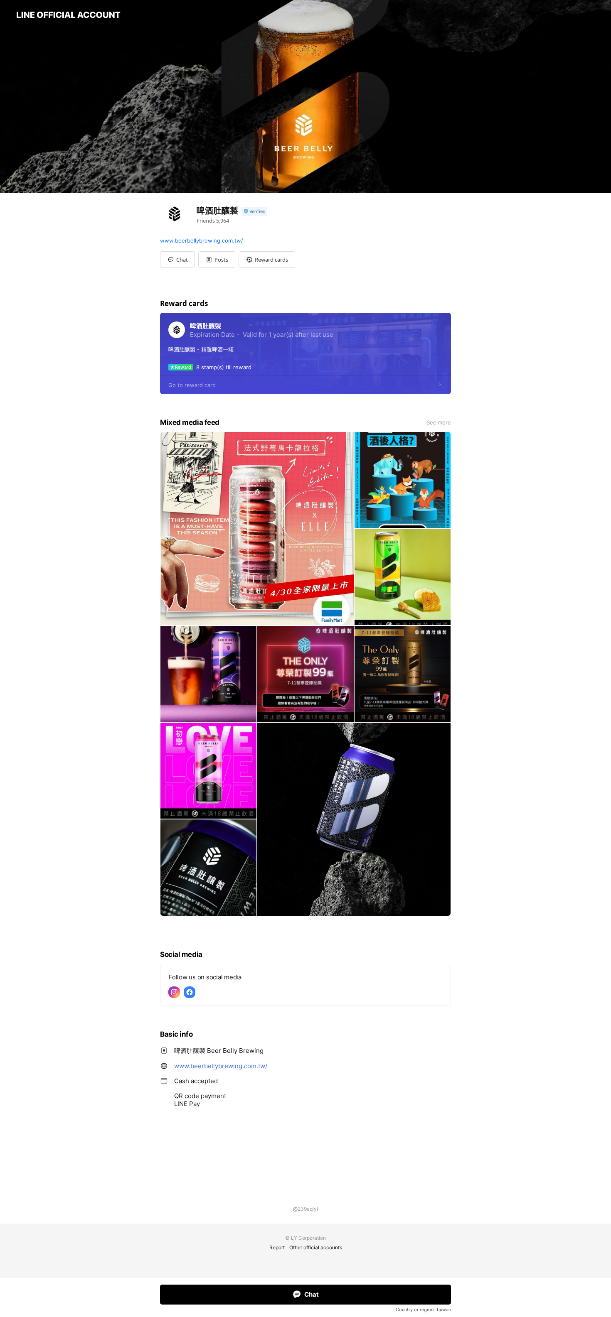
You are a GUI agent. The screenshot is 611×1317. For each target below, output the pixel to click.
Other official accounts (315, 1247)
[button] (216, 259)
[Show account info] (254, 211)
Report (277, 1247)
